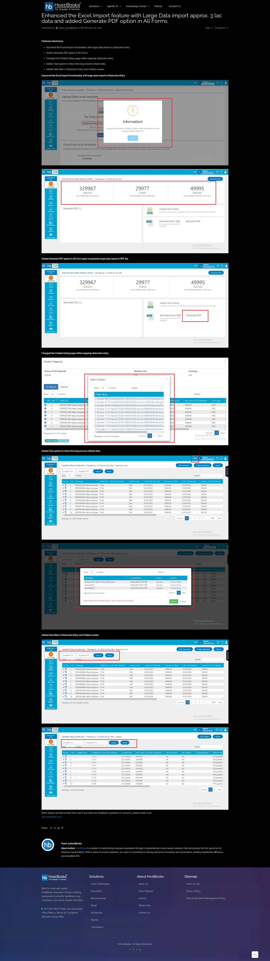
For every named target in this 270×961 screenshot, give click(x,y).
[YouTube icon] (136, 949)
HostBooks (81, 848)
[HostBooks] (63, 6)
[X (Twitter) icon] (133, 949)
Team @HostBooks (67, 28)
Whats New (145, 905)
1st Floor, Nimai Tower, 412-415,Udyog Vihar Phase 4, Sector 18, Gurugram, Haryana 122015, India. (62, 913)
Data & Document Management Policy (205, 898)
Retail (94, 905)
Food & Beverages (100, 884)
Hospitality (96, 891)
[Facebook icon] (130, 949)
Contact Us (144, 912)
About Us (143, 884)
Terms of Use (193, 884)
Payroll (94, 920)
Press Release (146, 891)
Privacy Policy (193, 891)
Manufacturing (98, 898)
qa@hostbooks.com (52, 817)
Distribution (96, 912)
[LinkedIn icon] (140, 949)
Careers (143, 898)
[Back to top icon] (255, 954)
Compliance (97, 927)
